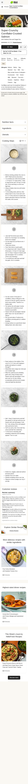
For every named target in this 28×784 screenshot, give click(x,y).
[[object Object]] (21, 47)
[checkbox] (1, 42)
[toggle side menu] (2, 2)
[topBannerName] (14, 12)
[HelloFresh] (14, 2)
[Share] (25, 47)
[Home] (2, 7)
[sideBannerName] (14, 108)
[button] (14, 128)
